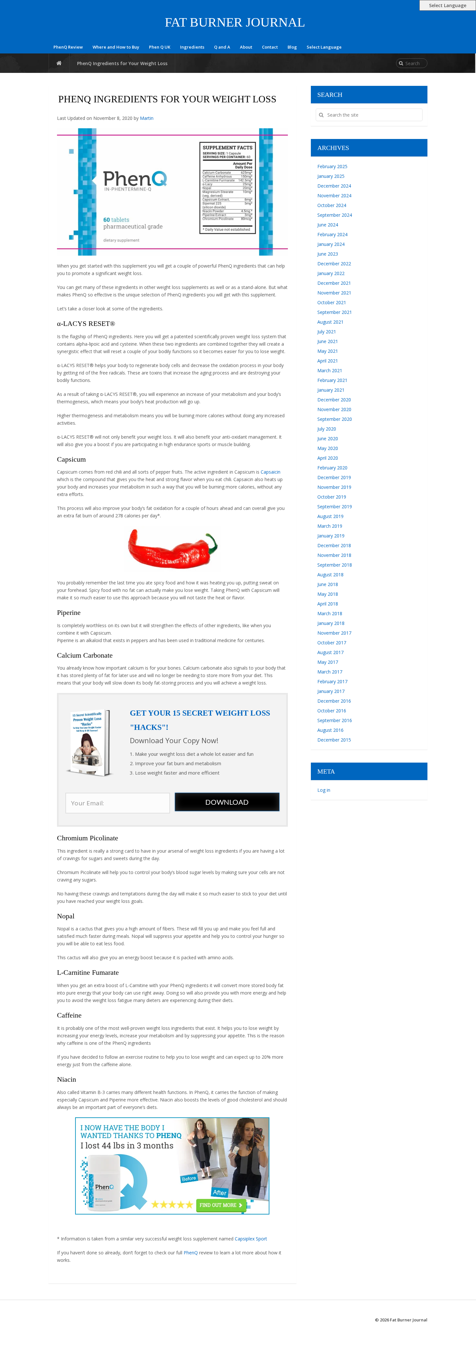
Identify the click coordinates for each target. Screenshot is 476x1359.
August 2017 (330, 652)
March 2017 (329, 672)
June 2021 (327, 341)
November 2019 (334, 487)
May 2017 (327, 662)
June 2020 (327, 438)
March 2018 (329, 613)
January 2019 (331, 536)
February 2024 (332, 234)
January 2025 (331, 176)
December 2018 (334, 545)
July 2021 (326, 331)
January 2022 (331, 273)
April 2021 (327, 361)
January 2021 (331, 390)
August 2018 (330, 574)
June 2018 (327, 584)
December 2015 (334, 740)
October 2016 (331, 711)
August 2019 (330, 516)
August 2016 (330, 730)
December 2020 (334, 400)
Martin (146, 118)
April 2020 (327, 458)
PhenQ (191, 1253)
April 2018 (327, 604)
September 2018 (334, 565)
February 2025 (332, 166)
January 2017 (331, 691)
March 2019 (329, 526)
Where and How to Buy (116, 47)
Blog (292, 47)
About (246, 47)
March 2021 (329, 370)
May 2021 (327, 351)
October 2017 (331, 642)
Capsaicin (270, 472)
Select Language (324, 47)
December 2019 (334, 477)
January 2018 (331, 623)
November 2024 (334, 195)
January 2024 (331, 244)
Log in (323, 790)
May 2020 (327, 448)
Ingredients (192, 47)
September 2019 (334, 506)
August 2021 (330, 322)
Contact (270, 47)
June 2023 (327, 254)
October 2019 (331, 497)
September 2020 (334, 419)
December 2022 (334, 263)
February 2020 (332, 468)
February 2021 (332, 380)
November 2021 (334, 293)
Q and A (222, 47)
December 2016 (334, 701)
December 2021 (334, 283)
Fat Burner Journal (235, 22)
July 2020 (326, 429)
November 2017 (334, 633)
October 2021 (331, 302)
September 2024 (334, 215)
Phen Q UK (159, 47)
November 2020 (334, 409)
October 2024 (331, 205)
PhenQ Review (68, 47)
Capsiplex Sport (251, 1239)
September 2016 (334, 720)
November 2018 (334, 555)
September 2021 (334, 312)
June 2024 (327, 225)
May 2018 (327, 594)
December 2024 (334, 186)
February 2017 (332, 681)
